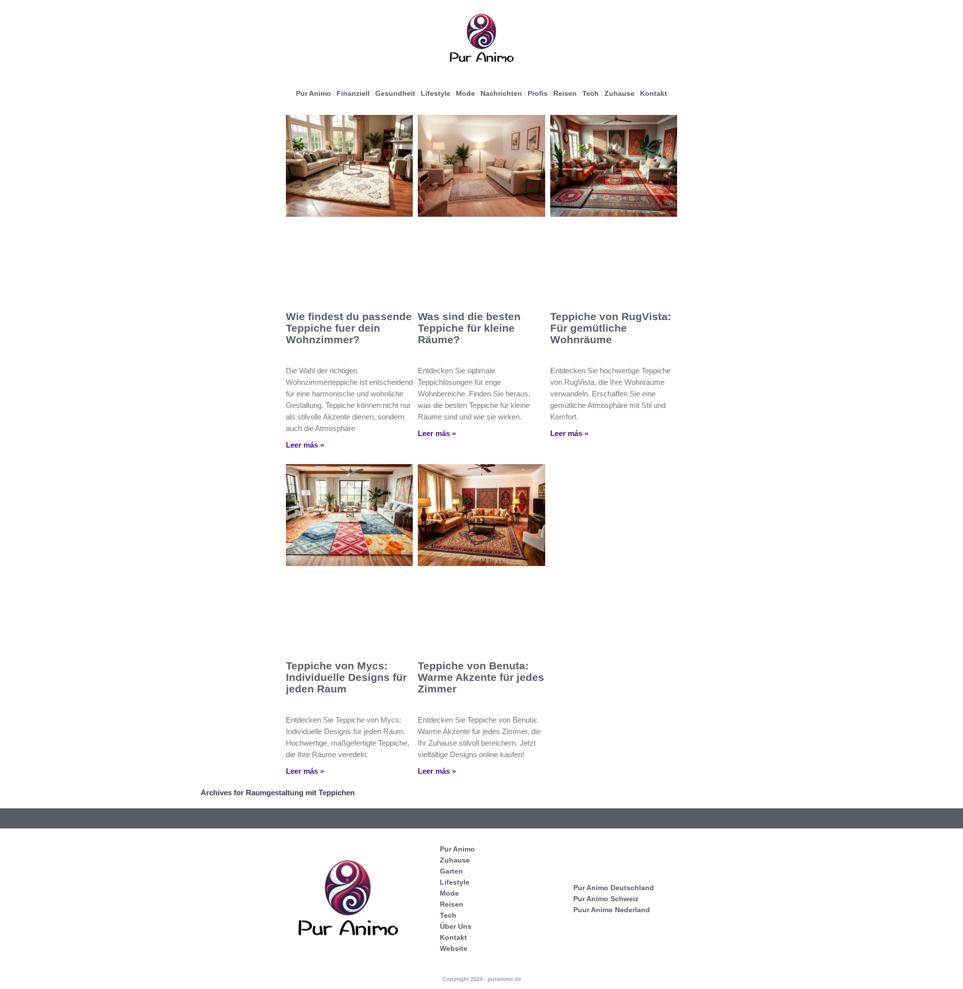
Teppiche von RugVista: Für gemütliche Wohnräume (610, 328)
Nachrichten (501, 93)
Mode (465, 93)
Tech (590, 93)
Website (453, 948)
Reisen (565, 93)
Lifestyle (435, 93)
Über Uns (455, 926)
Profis (538, 93)
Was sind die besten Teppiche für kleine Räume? (469, 328)
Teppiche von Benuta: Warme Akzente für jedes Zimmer (481, 677)
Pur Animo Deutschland (613, 888)
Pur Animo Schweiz (605, 899)
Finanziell (353, 93)
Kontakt (653, 93)
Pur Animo (313, 93)
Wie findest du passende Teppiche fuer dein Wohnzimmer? (349, 328)
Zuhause (619, 93)
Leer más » (305, 445)
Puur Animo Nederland (611, 910)
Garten (451, 871)
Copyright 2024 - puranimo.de (481, 979)
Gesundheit (395, 93)
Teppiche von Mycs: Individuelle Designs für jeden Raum (346, 677)
